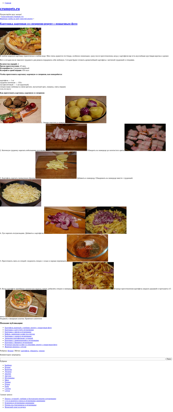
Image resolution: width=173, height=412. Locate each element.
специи (42, 351)
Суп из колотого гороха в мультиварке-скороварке (25, 401)
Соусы (7, 391)
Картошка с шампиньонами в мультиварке (22, 340)
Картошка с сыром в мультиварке (18, 336)
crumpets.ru (10, 8)
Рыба (7, 386)
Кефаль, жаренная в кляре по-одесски (20, 334)
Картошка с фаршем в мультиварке (19, 343)
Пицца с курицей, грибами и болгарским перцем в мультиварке (30, 399)
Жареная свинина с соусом (15, 347)
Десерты (8, 372)
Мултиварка (9, 378)
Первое (8, 382)
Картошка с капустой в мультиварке (19, 330)
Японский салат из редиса (15, 407)
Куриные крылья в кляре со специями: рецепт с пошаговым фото (31, 345)
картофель (25, 351)
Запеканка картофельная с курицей (19, 338)
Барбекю (8, 365)
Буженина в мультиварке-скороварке (19, 403)
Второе (10, 351)
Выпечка (8, 369)
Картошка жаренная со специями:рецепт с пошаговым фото (38, 23)
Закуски (8, 376)
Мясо (7, 380)
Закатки (8, 374)
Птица (7, 384)
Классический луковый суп (12, 17)
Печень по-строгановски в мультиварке (20, 405)
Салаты (8, 389)
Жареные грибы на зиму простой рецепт (16, 19)
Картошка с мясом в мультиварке (18, 332)
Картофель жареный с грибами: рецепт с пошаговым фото (28, 328)
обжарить (34, 351)
